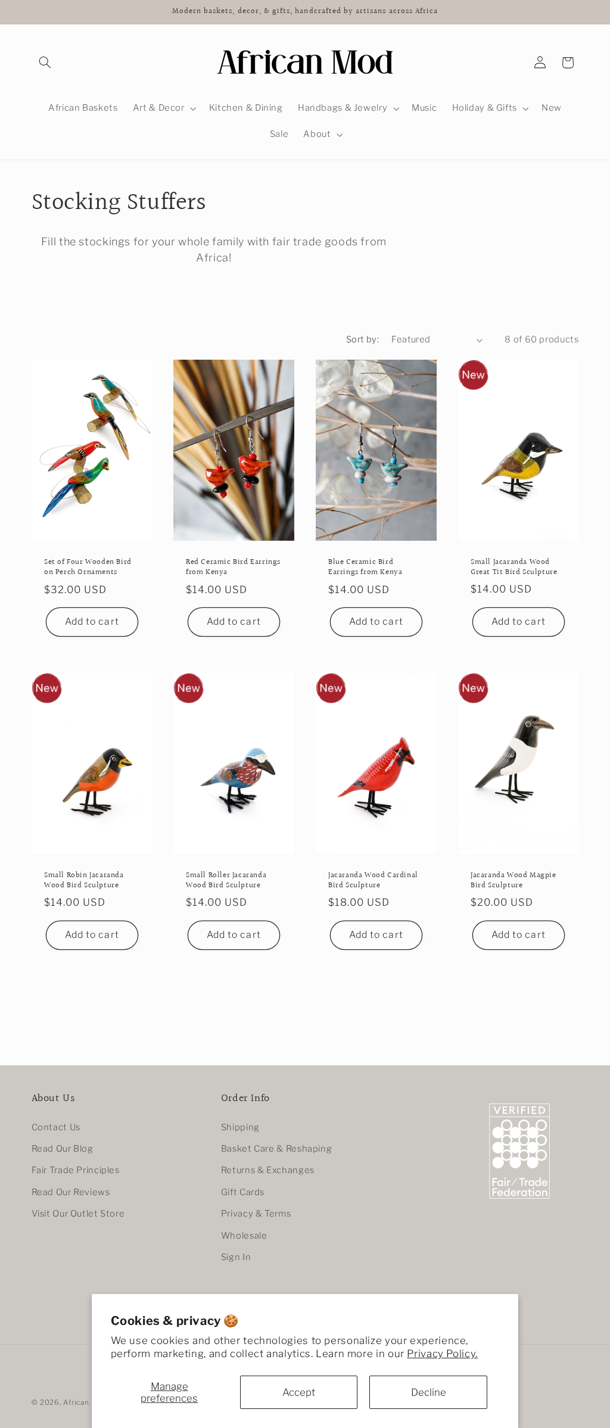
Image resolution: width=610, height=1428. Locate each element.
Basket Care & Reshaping (276, 1148)
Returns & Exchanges (268, 1170)
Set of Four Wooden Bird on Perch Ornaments (88, 567)
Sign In (236, 1257)
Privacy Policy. (442, 1354)
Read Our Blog (63, 1148)
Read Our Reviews (71, 1192)
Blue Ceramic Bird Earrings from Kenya (365, 567)
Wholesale (244, 1235)
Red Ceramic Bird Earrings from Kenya (233, 567)
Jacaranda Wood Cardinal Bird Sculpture (373, 881)
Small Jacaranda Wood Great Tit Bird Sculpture (514, 567)
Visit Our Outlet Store (78, 1213)
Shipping (240, 1127)
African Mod (85, 1402)
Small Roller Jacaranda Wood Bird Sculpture (226, 881)
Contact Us (56, 1127)
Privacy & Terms (256, 1213)
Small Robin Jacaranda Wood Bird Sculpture (84, 881)
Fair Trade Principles (76, 1170)
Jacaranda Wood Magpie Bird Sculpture (513, 881)
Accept (298, 1392)
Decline (428, 1392)
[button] (45, 62)
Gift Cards (242, 1192)
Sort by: (362, 339)
